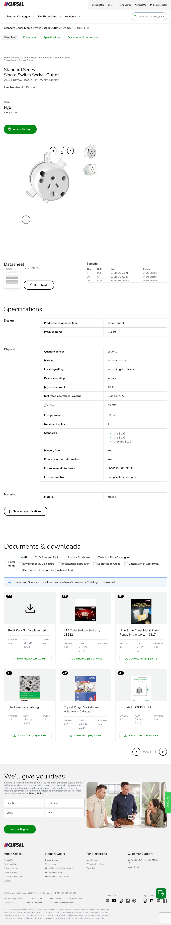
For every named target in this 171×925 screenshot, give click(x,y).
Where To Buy (21, 129)
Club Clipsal (92, 860)
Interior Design (51, 860)
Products (17, 57)
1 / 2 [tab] (62, 150)
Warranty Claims (76, 898)
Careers (7, 880)
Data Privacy (55, 898)
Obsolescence (10, 902)
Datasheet (29, 37)
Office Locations (11, 868)
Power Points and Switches (38, 57)
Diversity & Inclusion (13, 876)
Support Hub (133, 867)
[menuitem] (20, 16)
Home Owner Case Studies (57, 876)
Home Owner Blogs (54, 872)
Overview (10, 37)
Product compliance (13, 898)
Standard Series (63, 57)
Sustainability (10, 864)
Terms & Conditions (33, 902)
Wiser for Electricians (96, 864)
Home (7, 57)
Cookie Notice (36, 898)
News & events (10, 872)
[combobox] (64, 813)
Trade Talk (91, 868)
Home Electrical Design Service (59, 868)
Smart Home (50, 864)
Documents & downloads (83, 37)
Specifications (52, 37)
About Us (8, 860)
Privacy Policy (36, 793)
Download (40, 285)
